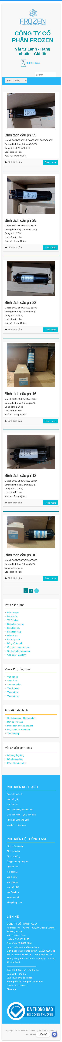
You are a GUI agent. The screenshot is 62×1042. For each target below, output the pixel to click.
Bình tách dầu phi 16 (20, 394)
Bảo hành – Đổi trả (16, 974)
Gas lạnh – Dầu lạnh (16, 655)
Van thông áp (13, 733)
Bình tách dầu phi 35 (20, 135)
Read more (50, 162)
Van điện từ (12, 677)
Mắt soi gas (12, 635)
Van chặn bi (12, 692)
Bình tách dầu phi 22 (20, 302)
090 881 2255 (25, 943)
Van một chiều (14, 684)
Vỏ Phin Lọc (13, 620)
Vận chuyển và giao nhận (19, 977)
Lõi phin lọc (12, 616)
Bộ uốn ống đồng (15, 759)
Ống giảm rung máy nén (18, 647)
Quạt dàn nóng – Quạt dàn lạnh (21, 718)
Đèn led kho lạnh (15, 722)
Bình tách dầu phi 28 (20, 220)
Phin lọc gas (13, 612)
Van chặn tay (13, 696)
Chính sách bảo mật (17, 985)
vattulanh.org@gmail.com (26, 947)
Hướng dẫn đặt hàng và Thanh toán (25, 981)
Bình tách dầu (15, 162)
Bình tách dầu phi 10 (20, 555)
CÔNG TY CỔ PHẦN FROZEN (32, 36)
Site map (11, 989)
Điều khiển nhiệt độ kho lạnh (20, 726)
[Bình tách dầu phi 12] (31, 452)
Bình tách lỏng (14, 632)
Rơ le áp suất (13, 639)
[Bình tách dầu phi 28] (31, 195)
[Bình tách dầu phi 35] (31, 110)
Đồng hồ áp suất (14, 643)
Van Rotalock (13, 688)
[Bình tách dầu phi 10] (31, 532)
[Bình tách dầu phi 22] (31, 278)
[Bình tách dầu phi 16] (31, 365)
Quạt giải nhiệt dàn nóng (18, 651)
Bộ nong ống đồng (15, 755)
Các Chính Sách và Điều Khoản (23, 970)
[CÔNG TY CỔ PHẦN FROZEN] (33, 17)
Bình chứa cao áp (15, 624)
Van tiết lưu (12, 680)
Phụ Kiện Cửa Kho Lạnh (18, 729)
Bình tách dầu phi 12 (20, 475)
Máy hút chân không (16, 763)
